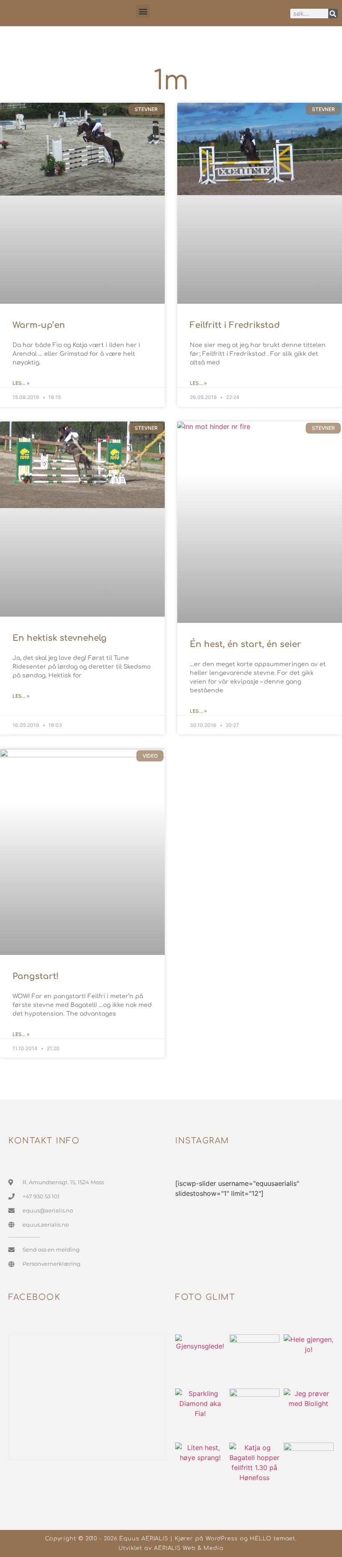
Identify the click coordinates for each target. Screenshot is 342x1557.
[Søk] (333, 13)
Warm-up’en (39, 325)
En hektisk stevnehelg (60, 638)
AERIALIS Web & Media (189, 1548)
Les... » (21, 383)
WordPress (222, 1539)
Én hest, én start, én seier (245, 644)
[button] (143, 11)
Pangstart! (36, 976)
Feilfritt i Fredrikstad (235, 325)
